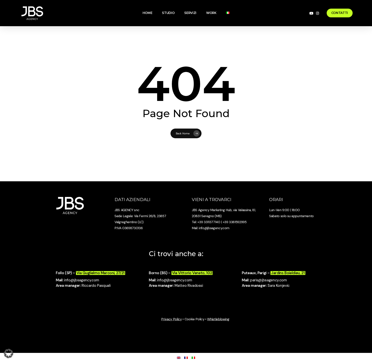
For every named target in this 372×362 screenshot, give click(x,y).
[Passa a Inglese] (178, 357)
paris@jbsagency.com (268, 280)
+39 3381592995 (235, 222)
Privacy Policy (171, 319)
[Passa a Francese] (186, 357)
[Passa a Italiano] (193, 357)
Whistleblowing (218, 319)
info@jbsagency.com (214, 228)
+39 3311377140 (208, 222)
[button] (8, 353)
